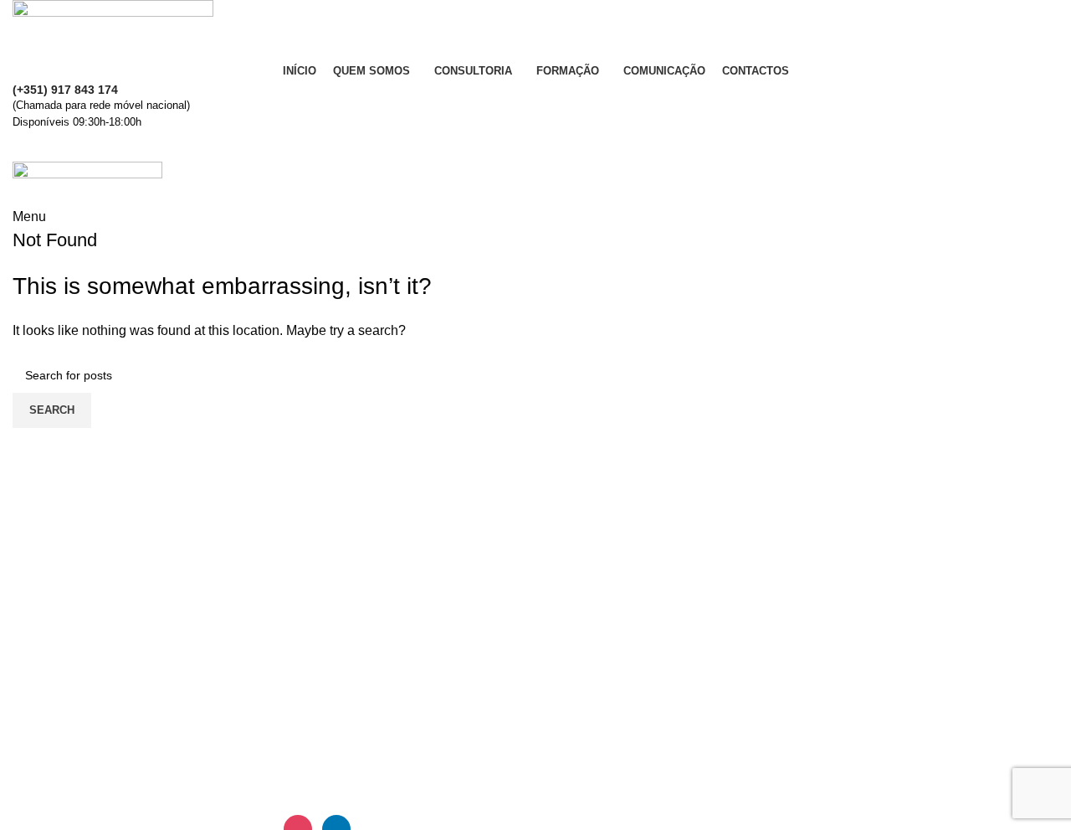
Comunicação (589, 778)
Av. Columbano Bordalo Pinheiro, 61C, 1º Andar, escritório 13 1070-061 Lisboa (387, 685)
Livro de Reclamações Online (904, 747)
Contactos (846, 654)
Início (564, 654)
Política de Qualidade (880, 685)
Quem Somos (588, 685)
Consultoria (582, 716)
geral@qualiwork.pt (89, 738)
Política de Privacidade (884, 716)
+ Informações (535, 146)
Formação (578, 747)
